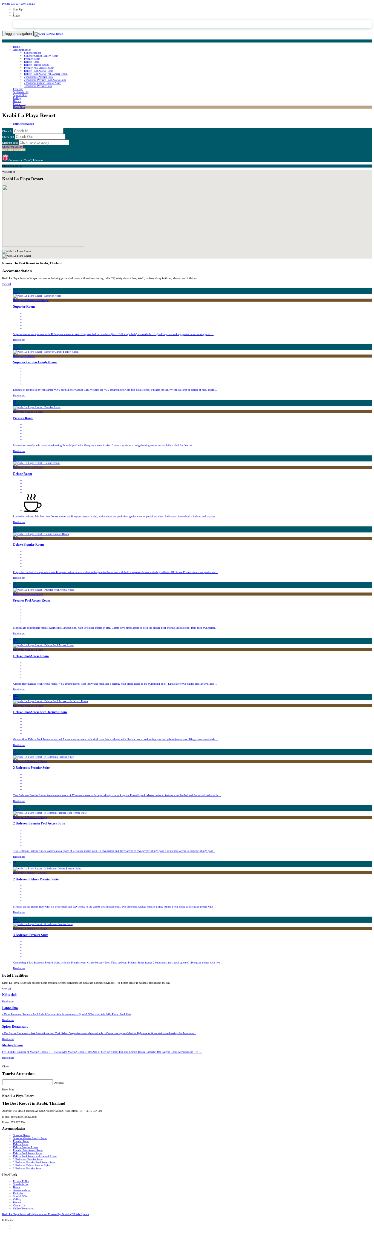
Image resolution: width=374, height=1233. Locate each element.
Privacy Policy (21, 1181)
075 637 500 (13, 3)
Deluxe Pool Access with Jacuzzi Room (46, 73)
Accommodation (22, 49)
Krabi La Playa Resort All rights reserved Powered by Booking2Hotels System (45, 1214)
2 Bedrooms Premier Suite (38, 76)
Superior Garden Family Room (41, 55)
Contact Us (19, 104)
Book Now (19, 107)
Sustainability (20, 91)
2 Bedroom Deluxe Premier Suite (42, 82)
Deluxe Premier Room (36, 64)
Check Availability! (13, 148)
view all (6, 283)
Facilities (18, 88)
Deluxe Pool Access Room (38, 70)
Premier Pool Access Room (39, 67)
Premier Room (32, 58)
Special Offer (20, 95)
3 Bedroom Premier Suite (38, 85)
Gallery (17, 98)
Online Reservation (23, 1208)
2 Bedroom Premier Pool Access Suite (45, 79)
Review (17, 101)
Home (16, 46)
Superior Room (32, 52)
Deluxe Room (31, 61)
